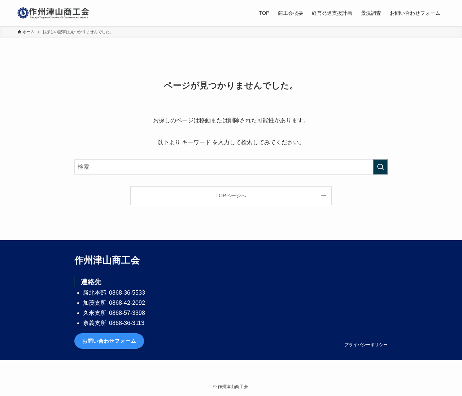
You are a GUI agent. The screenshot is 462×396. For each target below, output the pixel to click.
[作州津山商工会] (53, 13)
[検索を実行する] (380, 167)
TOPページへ (230, 195)
